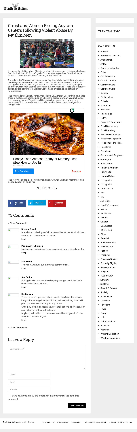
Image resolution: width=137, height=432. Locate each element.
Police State (106, 246)
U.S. (102, 317)
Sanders (104, 280)
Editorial (104, 101)
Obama (104, 221)
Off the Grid (106, 230)
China (103, 72)
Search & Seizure (108, 288)
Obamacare (106, 226)
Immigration (106, 180)
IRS (102, 197)
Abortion (104, 51)
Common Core (107, 84)
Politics (104, 251)
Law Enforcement (109, 205)
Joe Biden (105, 201)
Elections (105, 109)
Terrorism (105, 300)
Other (103, 234)
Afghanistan (106, 60)
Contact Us (75, 422)
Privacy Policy (62, 422)
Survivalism (106, 296)
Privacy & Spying (108, 259)
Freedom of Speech (110, 138)
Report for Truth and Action (120, 422)
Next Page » (47, 188)
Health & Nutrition (109, 168)
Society (104, 292)
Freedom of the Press (111, 143)
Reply (23, 239)
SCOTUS (104, 284)
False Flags (106, 114)
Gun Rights (105, 159)
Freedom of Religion (110, 134)
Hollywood (105, 172)
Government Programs (111, 155)
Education (105, 105)
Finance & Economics (111, 122)
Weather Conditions (110, 338)
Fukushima (105, 147)
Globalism (105, 151)
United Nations (107, 321)
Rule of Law (106, 275)
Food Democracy (109, 126)
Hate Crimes (106, 163)
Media (103, 209)
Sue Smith (26, 261)
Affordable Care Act (110, 55)
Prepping (105, 255)
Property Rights (108, 263)
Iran (102, 192)
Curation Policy (48, 422)
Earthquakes (106, 97)
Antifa (103, 64)
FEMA (103, 118)
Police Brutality (108, 242)
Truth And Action (10, 422)
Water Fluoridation (109, 334)
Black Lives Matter (109, 68)
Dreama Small (28, 229)
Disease (104, 93)
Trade (103, 309)
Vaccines (104, 325)
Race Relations (108, 267)
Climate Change (108, 80)
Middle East (106, 213)
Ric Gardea (27, 294)
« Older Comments (17, 223)
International (106, 188)
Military (104, 217)
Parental (104, 238)
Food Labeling (107, 130)
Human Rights (107, 176)
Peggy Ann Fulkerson (32, 246)
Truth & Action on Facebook (95, 422)
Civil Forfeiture (107, 76)
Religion (104, 271)
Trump (103, 313)
